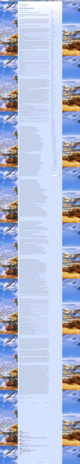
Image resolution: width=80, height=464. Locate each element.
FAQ (24, 8)
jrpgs (51, 81)
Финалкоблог (24, 5)
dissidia (52, 35)
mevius (52, 89)
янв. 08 (55, 166)
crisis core (52, 31)
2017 (53, 130)
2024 (53, 122)
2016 (53, 131)
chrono (52, 28)
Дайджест (27, 8)
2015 (53, 132)
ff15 (51, 57)
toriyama (52, 108)
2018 (53, 129)
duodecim (52, 36)
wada (51, 113)
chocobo (52, 27)
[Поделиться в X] (29, 397)
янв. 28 (55, 154)
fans (51, 45)
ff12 (51, 52)
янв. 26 (55, 157)
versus (52, 112)
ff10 (51, 48)
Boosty (21, 8)
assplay (52, 24)
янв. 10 (55, 165)
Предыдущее (47, 402)
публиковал (43, 14)
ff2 (51, 60)
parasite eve (52, 93)
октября (54, 139)
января (54, 150)
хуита (52, 20)
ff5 (51, 64)
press (52, 96)
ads (51, 23)
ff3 (51, 61)
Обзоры (32, 8)
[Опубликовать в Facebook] (30, 397)
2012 (53, 136)
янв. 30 (55, 152)
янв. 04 (55, 167)
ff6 (51, 65)
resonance (52, 97)
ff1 (51, 47)
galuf (51, 77)
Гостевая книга (53, 12)
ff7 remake (52, 68)
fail (51, 40)
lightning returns (53, 85)
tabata (52, 104)
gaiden (52, 76)
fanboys (52, 43)
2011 (53, 169)
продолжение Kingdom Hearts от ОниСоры (55, 161)
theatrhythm (52, 105)
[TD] (22, 397)
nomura (52, 92)
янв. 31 (55, 151)
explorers (52, 39)
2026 (53, 119)
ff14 (51, 56)
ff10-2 (52, 49)
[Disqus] (34, 417)
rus (51, 100)
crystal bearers (53, 32)
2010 (53, 170)
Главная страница (34, 402)
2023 (53, 123)
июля (53, 143)
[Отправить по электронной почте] (27, 397)
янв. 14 (55, 164)
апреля (54, 146)
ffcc (51, 72)
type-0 (52, 109)
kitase (52, 84)
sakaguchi (52, 101)
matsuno (52, 88)
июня (53, 144)
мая (53, 145)
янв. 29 (55, 153)
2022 (53, 124)
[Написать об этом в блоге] (28, 397)
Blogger (42, 462)
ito (51, 80)
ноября (54, 138)
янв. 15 (55, 159)
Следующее (22, 402)
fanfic (23, 398)
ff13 (51, 53)
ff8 (51, 69)
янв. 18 (55, 158)
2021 (53, 125)
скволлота (52, 19)
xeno (51, 116)
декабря (54, 137)
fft (51, 73)
